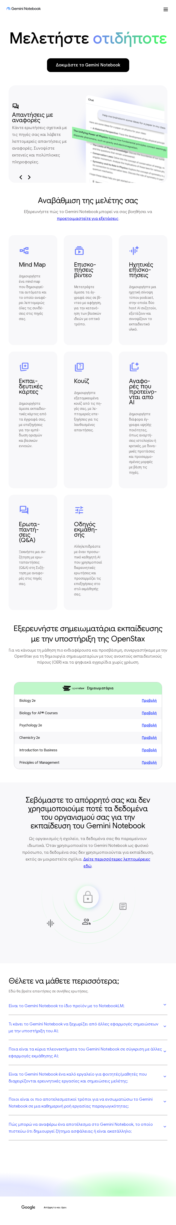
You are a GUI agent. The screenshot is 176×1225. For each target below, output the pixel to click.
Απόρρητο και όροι (55, 1207)
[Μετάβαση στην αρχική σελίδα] (23, 9)
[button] (88, 1006)
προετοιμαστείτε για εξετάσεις (87, 218)
